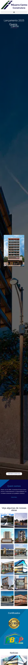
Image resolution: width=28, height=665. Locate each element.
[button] (14, 12)
